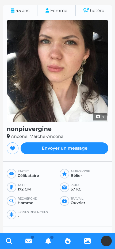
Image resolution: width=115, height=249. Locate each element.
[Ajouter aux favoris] (12, 148)
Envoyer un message (64, 148)
